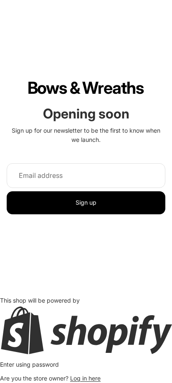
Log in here (85, 378)
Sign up (86, 202)
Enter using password (29, 364)
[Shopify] (86, 330)
